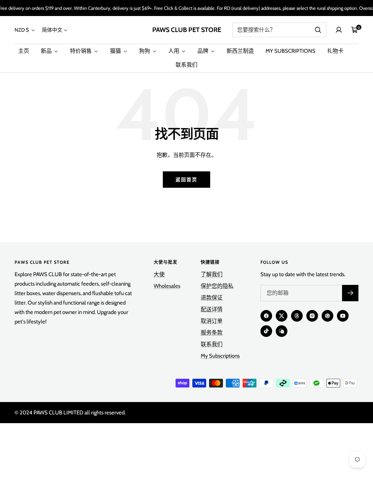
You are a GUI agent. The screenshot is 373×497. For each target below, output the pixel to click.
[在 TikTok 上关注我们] (266, 331)
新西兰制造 (240, 51)
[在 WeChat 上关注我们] (281, 331)
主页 (23, 51)
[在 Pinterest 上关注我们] (327, 316)
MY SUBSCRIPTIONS (290, 51)
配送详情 (212, 309)
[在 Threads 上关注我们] (297, 316)
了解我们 (212, 274)
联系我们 (186, 64)
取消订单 (212, 321)
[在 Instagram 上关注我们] (312, 316)
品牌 (203, 51)
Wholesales (167, 286)
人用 (174, 51)
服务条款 (212, 332)
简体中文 (52, 30)
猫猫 (116, 51)
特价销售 (81, 51)
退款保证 (212, 297)
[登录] (338, 29)
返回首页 (186, 179)
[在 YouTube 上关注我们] (343, 316)
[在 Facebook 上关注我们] (266, 316)
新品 (47, 51)
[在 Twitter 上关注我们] (281, 316)
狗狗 (145, 51)
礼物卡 (335, 51)
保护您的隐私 (217, 286)
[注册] (350, 293)
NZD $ (22, 30)
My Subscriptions (220, 356)
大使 (159, 274)
